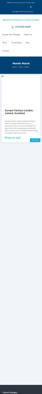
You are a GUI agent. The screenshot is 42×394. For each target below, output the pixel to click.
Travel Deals (16, 43)
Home (14, 67)
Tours (4, 43)
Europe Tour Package (11, 34)
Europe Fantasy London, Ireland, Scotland (19, 112)
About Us (28, 34)
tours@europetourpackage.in (22, 12)
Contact (5, 51)
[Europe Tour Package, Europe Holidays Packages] (21, 20)
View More (35, 140)
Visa (27, 43)
